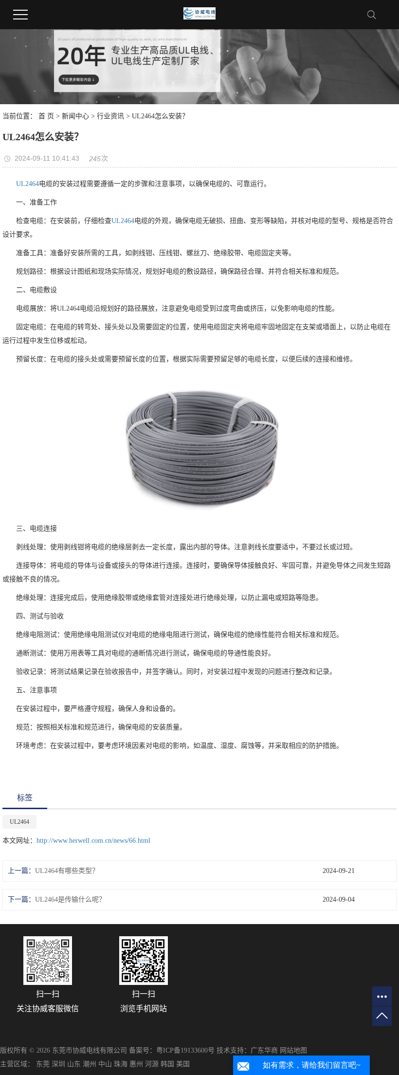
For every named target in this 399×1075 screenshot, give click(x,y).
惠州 (136, 1064)
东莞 (43, 1064)
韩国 (167, 1064)
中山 (105, 1064)
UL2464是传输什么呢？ (70, 899)
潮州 (89, 1064)
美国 (183, 1064)
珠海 (120, 1064)
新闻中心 (75, 116)
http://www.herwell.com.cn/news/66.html (93, 840)
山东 (74, 1064)
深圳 (58, 1064)
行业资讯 (110, 116)
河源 (152, 1064)
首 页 (46, 116)
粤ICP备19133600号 (185, 1050)
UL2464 (27, 183)
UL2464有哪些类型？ (67, 870)
